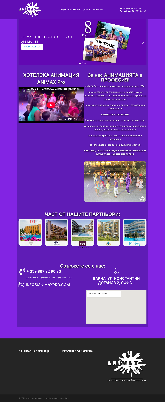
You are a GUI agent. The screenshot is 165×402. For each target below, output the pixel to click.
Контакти (98, 9)
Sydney (65, 398)
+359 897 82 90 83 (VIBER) (134, 11)
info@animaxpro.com (132, 8)
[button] (22, 42)
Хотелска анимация (69, 9)
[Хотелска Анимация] (30, 9)
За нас (86, 9)
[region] (82, 42)
